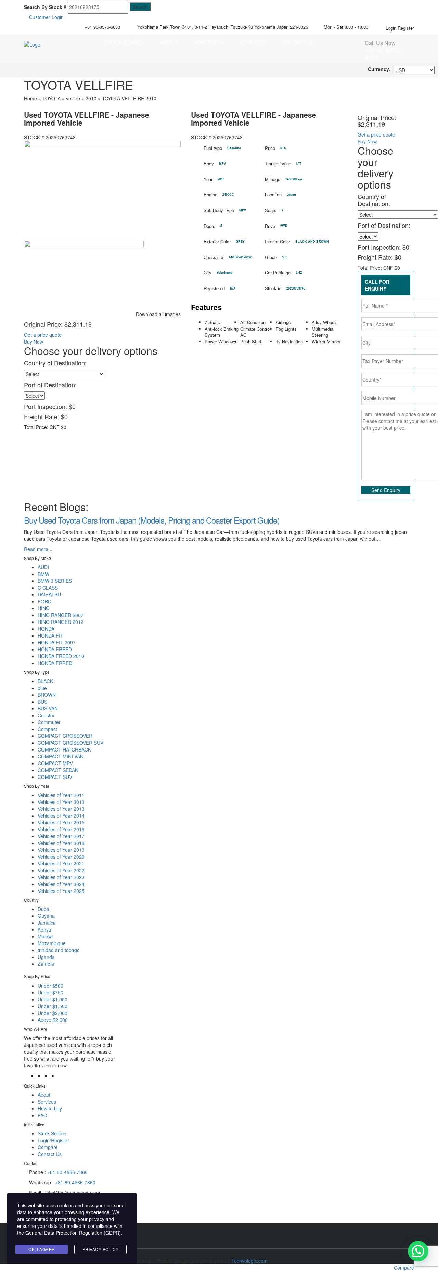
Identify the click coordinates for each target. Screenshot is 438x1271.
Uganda (46, 956)
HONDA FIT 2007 (57, 642)
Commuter (49, 722)
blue (42, 687)
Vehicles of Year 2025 (61, 890)
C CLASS (48, 587)
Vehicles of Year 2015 (61, 822)
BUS (42, 701)
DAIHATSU (49, 594)
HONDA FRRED (55, 662)
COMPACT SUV (55, 776)
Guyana (46, 915)
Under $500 (50, 985)
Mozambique (52, 943)
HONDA (46, 628)
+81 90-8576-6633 (102, 27)
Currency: (379, 69)
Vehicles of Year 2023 (61, 877)
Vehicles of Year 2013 (61, 808)
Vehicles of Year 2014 (61, 815)
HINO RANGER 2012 (60, 621)
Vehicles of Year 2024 (61, 884)
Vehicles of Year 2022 (61, 870)
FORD (44, 601)
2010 (91, 98)
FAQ (42, 1115)
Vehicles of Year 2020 (61, 856)
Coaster (46, 715)
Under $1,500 (52, 1006)
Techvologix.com (249, 1260)
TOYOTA (51, 98)
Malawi (45, 936)
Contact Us (297, 42)
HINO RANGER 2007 (60, 615)
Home (30, 98)
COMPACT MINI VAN (60, 756)
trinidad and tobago (59, 950)
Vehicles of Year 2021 (61, 863)
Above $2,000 (53, 1019)
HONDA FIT (50, 635)
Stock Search (125, 42)
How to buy (209, 42)
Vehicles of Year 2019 (61, 849)
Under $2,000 (52, 1013)
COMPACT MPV (55, 763)
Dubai (44, 909)
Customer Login (46, 17)
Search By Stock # (45, 6)
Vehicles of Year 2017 (61, 836)
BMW (43, 573)
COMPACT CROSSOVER (65, 735)
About (169, 42)
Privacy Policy (100, 1249)
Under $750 (50, 992)
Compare (48, 1147)
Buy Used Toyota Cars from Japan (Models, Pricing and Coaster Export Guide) (152, 520)
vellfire (73, 98)
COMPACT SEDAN (58, 770)
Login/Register (53, 1140)
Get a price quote (43, 334)
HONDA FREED (55, 649)
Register (406, 28)
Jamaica (47, 922)
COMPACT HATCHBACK (64, 749)
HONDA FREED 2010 (61, 656)
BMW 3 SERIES (55, 580)
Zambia (46, 963)
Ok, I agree (41, 1249)
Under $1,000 (52, 999)
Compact (47, 729)
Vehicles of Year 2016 (61, 829)
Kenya (44, 929)
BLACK (45, 681)
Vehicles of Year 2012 (61, 801)
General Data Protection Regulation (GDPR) (73, 1232)
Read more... (38, 548)
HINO (44, 608)
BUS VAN (48, 708)
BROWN (47, 694)
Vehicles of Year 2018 (61, 842)
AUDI (43, 567)
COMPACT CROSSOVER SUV (70, 742)
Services (253, 42)
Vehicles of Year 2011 (61, 795)
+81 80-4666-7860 (67, 1172)
